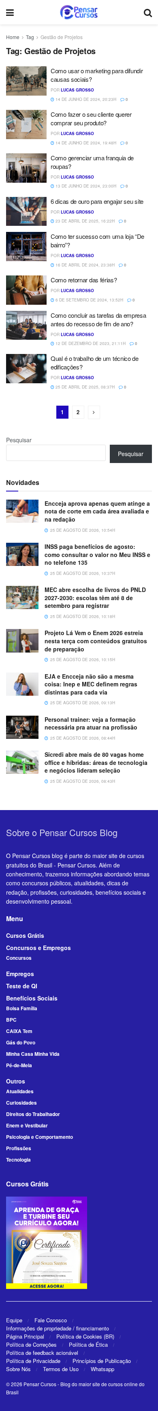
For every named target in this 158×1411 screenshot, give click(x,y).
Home (12, 36)
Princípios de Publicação (102, 1361)
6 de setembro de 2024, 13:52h (88, 300)
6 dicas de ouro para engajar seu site (97, 201)
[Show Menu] (10, 12)
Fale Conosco (50, 1320)
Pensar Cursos (39, 1383)
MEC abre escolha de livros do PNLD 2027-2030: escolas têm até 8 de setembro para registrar (95, 597)
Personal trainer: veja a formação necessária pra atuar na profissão (91, 723)
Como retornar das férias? (84, 279)
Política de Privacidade (33, 1361)
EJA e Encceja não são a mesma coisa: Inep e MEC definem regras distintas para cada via (91, 684)
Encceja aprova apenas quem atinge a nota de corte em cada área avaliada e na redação (97, 511)
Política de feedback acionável (42, 1352)
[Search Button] (148, 12)
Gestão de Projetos (62, 36)
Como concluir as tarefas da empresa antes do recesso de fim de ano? (98, 319)
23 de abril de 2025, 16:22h (84, 221)
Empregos (20, 974)
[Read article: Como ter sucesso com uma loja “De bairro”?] (26, 246)
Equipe (14, 1320)
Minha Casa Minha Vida (33, 1053)
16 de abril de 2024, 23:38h (84, 265)
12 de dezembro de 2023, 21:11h (90, 343)
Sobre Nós (18, 1369)
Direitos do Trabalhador (33, 1114)
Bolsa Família (21, 1008)
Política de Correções (31, 1344)
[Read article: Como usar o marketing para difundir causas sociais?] (26, 81)
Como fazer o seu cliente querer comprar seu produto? (91, 118)
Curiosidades (21, 1102)
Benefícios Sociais (32, 998)
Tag (30, 36)
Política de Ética (88, 1344)
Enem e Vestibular (27, 1125)
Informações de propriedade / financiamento (57, 1328)
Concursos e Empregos (38, 948)
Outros (15, 1081)
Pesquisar (19, 440)
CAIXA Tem (19, 1031)
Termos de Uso (61, 1369)
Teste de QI (21, 986)
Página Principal (25, 1336)
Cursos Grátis (25, 935)
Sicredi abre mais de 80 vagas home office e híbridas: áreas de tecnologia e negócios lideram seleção (96, 762)
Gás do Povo (20, 1042)
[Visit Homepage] (78, 12)
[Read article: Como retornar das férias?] (26, 290)
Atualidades (20, 1091)
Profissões (18, 1148)
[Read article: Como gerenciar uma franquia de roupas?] (26, 168)
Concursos (19, 957)
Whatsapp (102, 1369)
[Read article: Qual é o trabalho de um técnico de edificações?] (26, 368)
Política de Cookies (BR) (85, 1336)
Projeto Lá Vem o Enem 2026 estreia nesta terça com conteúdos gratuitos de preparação (96, 641)
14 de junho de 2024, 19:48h (85, 143)
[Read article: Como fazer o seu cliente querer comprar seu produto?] (26, 124)
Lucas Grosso (77, 90)
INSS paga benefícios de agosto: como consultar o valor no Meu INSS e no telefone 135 (97, 554)
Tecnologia (18, 1159)
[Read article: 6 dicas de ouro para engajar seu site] (26, 211)
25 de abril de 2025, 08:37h (84, 387)
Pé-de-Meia (19, 1065)
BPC (11, 1019)
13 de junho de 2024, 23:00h (85, 186)
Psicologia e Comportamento (39, 1136)
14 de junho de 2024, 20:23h (85, 99)
